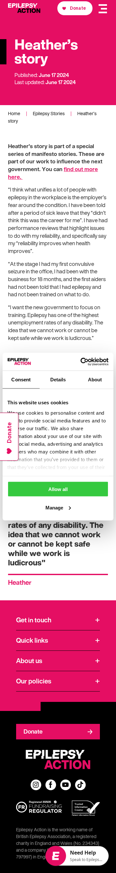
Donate (33, 731)
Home (14, 113)
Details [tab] (58, 379)
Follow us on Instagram (36, 785)
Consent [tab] (21, 379)
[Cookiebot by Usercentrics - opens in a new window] (82, 361)
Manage (54, 507)
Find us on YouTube (65, 785)
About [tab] (95, 379)
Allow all (58, 489)
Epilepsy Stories (49, 113)
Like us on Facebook (50, 785)
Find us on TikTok (80, 785)
